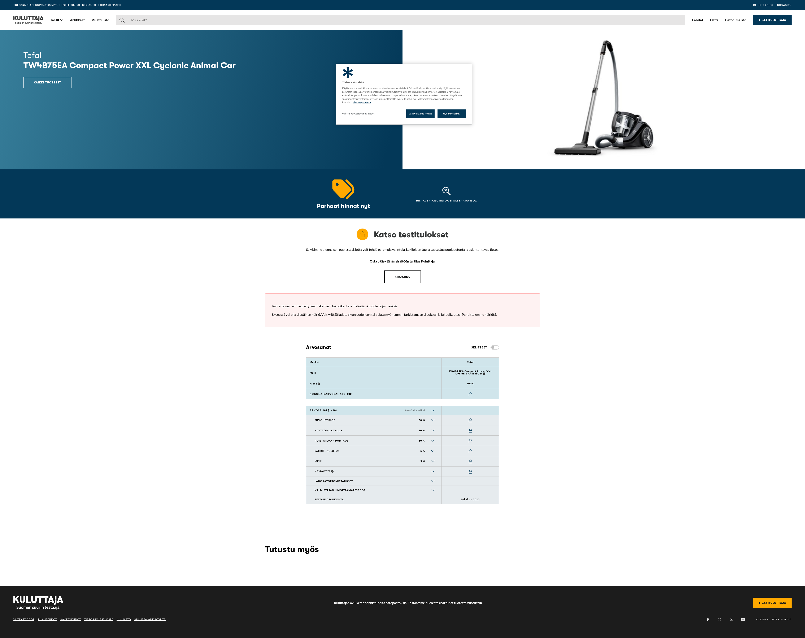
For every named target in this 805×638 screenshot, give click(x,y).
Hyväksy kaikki (451, 113)
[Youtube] (743, 620)
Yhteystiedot (23, 619)
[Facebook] (708, 620)
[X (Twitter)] (731, 620)
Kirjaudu (784, 5)
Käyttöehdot (70, 619)
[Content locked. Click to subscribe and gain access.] (470, 394)
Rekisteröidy (763, 5)
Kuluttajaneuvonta (150, 619)
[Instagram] (719, 620)
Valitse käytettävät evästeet (358, 113)
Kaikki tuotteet (47, 82)
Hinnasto (124, 619)
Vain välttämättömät (420, 113)
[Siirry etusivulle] (28, 20)
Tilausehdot (47, 619)
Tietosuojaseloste (98, 619)
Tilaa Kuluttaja (772, 20)
